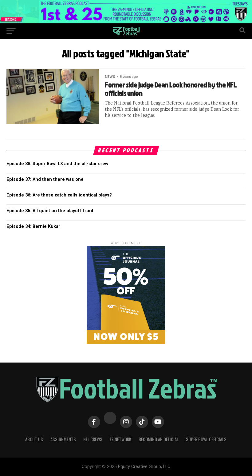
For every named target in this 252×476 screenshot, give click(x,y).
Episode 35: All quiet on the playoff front (49, 210)
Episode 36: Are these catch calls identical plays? (59, 195)
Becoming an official (159, 439)
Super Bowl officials (206, 439)
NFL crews (92, 439)
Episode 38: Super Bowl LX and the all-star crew (57, 163)
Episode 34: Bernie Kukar (33, 226)
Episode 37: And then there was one (45, 179)
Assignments (63, 439)
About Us (34, 439)
